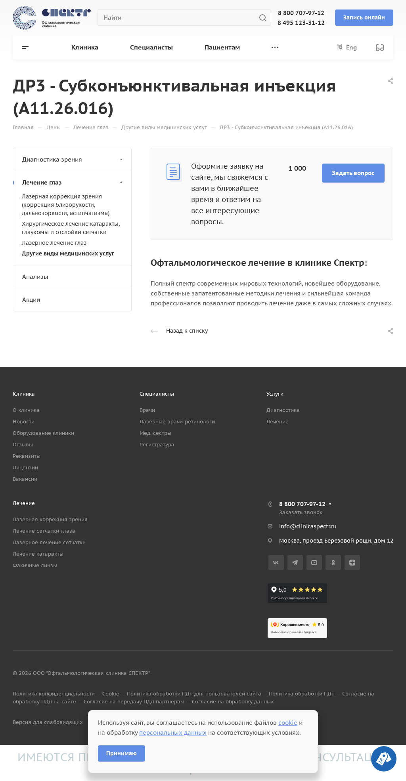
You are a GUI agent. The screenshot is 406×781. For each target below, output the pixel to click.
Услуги (274, 393)
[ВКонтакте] (276, 562)
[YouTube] (314, 562)
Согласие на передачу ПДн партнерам (134, 701)
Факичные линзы (35, 565)
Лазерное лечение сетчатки (49, 542)
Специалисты (157, 393)
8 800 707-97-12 (301, 13)
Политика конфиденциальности (54, 693)
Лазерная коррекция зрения (50, 519)
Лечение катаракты (38, 554)
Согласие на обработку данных (233, 701)
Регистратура (157, 444)
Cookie (110, 693)
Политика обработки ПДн (302, 693)
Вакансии (25, 479)
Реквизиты (26, 456)
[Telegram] (295, 562)
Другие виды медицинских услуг (68, 253)
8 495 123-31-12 (301, 23)
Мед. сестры (155, 433)
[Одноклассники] (333, 562)
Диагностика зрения (52, 159)
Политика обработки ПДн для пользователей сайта (194, 693)
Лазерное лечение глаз (54, 242)
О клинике (26, 410)
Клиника (24, 393)
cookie (287, 722)
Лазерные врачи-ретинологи (177, 421)
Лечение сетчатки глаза (44, 531)
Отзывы (23, 444)
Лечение (277, 421)
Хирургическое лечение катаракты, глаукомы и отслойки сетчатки (71, 228)
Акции (31, 299)
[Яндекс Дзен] (352, 562)
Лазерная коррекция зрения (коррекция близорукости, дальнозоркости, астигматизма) (65, 205)
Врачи (147, 410)
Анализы (35, 276)
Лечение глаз (41, 182)
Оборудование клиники (43, 433)
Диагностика (283, 410)
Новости (23, 421)
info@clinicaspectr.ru (308, 526)
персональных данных (173, 732)
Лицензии (25, 467)
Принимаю (121, 753)
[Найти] (265, 18)
